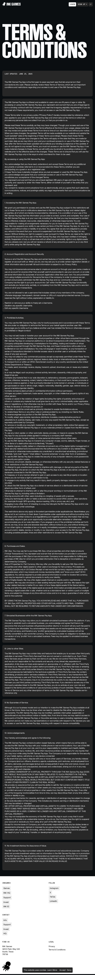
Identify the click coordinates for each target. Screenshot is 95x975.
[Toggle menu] (91, 4)
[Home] (11, 4)
